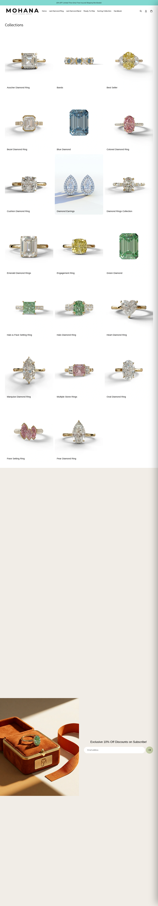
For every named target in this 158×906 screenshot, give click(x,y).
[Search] (140, 11)
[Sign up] (149, 750)
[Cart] (151, 11)
